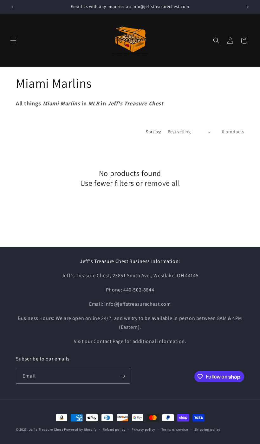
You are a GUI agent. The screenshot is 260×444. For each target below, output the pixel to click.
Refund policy (114, 429)
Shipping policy (207, 429)
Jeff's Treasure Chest (46, 429)
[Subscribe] (123, 376)
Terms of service (174, 429)
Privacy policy (143, 429)
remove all (162, 183)
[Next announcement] (248, 7)
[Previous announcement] (12, 7)
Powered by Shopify (80, 429)
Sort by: (153, 131)
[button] (13, 40)
